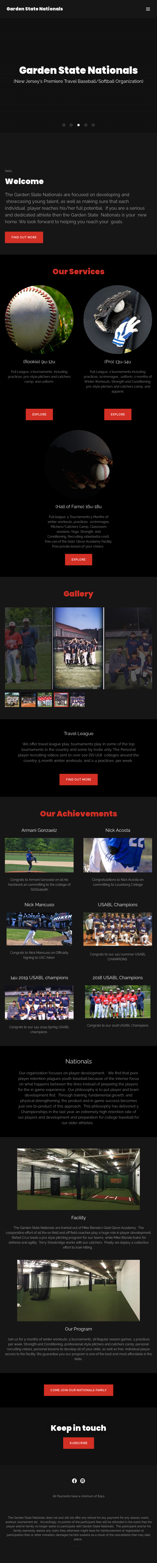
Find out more (24, 237)
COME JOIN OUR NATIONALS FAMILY (78, 1390)
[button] (148, 9)
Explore (39, 414)
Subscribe (78, 1443)
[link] (35, 9)
